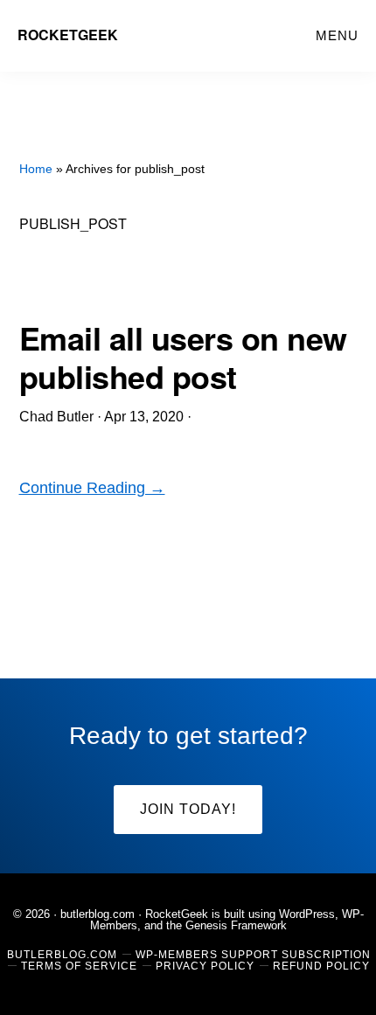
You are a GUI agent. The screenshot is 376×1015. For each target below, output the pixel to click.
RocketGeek (67, 34)
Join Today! (188, 809)
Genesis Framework (236, 925)
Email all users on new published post (183, 356)
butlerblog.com (97, 914)
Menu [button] (337, 35)
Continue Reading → (92, 488)
